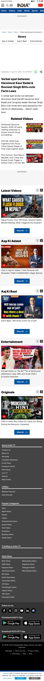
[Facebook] (4, 610)
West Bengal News (29, 571)
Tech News (6, 528)
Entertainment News (9, 521)
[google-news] (33, 610)
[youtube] (21, 610)
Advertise (5, 456)
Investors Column (8, 466)
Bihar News (6, 561)
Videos (12, 11)
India (19, 11)
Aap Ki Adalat (11, 241)
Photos (4, 515)
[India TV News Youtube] (42, 1)
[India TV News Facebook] (37, 1)
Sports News (7, 525)
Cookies (6, 673)
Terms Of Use (20, 651)
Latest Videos (11, 190)
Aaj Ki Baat (9, 291)
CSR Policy (16, 654)
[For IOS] (32, 637)
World (26, 11)
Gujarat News (7, 590)
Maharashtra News (29, 561)
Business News (7, 534)
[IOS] (32, 1)
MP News (5, 574)
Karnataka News (8, 597)
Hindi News (6, 470)
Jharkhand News (8, 571)
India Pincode (7, 495)
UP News (5, 584)
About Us (5, 453)
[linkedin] (27, 610)
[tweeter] (10, 610)
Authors (5, 476)
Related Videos (22, 119)
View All (20, 231)
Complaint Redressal (9, 460)
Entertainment (36, 41)
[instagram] (15, 610)
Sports (35, 11)
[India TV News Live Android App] (11, 623)
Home (3, 11)
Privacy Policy (33, 651)
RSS (30, 654)
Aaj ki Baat (22, 41)
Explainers (6, 531)
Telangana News (28, 567)
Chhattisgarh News (9, 587)
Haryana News (7, 567)
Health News (6, 538)
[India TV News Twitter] (40, 1)
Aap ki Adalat (8, 41)
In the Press (6, 463)
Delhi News (6, 564)
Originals (8, 392)
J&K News (6, 594)
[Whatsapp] (35, 71)
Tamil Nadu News (8, 581)
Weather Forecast (8, 492)
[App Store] (32, 623)
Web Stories (6, 479)
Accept (20, 678)
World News (6, 511)
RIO (24, 654)
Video (10, 32)
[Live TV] (40, 5)
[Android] (34, 1)
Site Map (8, 651)
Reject (35, 678)
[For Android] (11, 637)
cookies (8, 678)
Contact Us (6, 450)
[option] (22, 209)
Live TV (5, 473)
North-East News (8, 577)
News (16, 32)
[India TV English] (23, 5)
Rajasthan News (28, 564)
